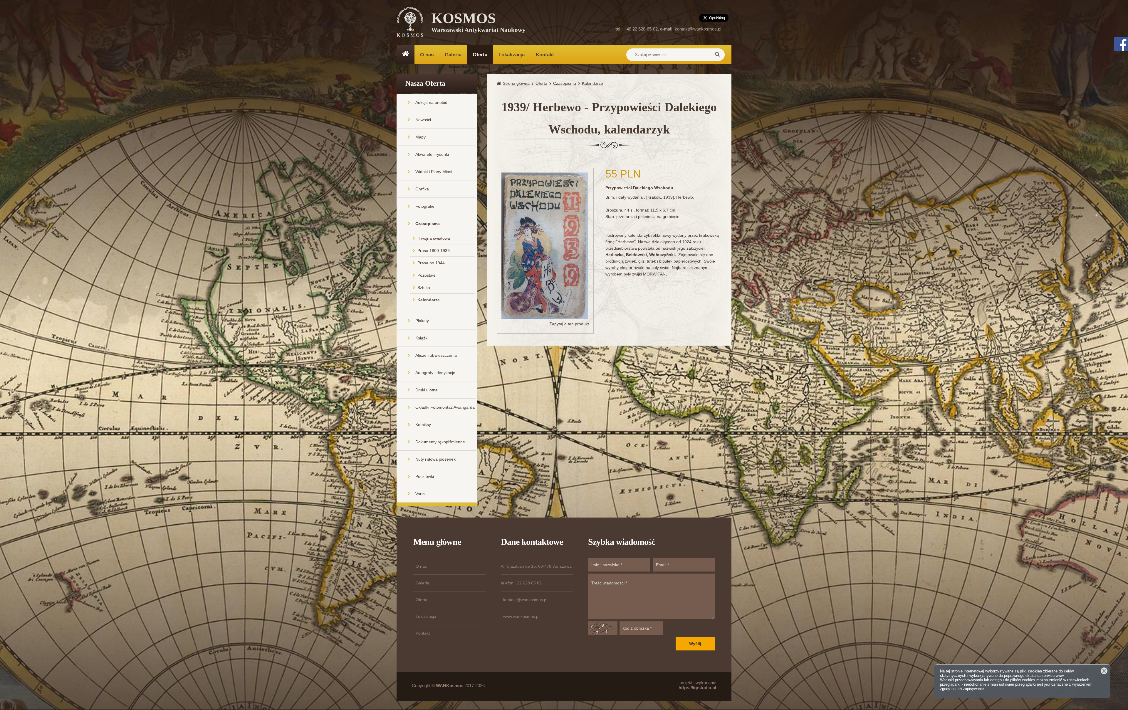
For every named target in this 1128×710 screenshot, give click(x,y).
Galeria (453, 55)
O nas (427, 55)
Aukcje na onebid (431, 102)
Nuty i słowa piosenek (435, 459)
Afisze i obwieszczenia (436, 355)
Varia (420, 493)
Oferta (480, 55)
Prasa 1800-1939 (433, 250)
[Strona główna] (500, 83)
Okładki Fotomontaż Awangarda (445, 407)
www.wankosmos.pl (521, 616)
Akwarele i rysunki (432, 154)
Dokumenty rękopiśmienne (440, 441)
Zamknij (1104, 670)
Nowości (423, 119)
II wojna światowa (433, 238)
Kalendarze (428, 299)
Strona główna (516, 83)
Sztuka (423, 287)
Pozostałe (426, 275)
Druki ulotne (426, 390)
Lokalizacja (511, 55)
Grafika (422, 189)
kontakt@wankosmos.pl (698, 28)
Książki (421, 338)
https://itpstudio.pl (697, 687)
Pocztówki (424, 476)
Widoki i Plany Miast (433, 171)
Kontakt (545, 55)
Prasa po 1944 (431, 263)
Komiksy (423, 424)
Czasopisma (427, 223)
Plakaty (422, 320)
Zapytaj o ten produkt (569, 324)
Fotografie (424, 206)
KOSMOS (478, 23)
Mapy (420, 137)
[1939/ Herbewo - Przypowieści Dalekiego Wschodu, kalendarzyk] (544, 245)
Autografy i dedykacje (435, 372)
